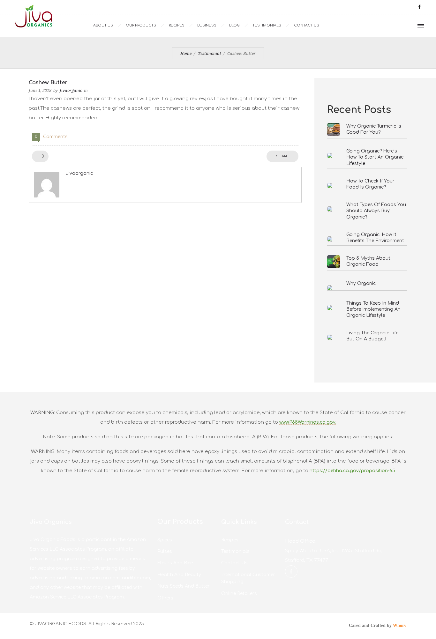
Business (206, 25)
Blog (234, 25)
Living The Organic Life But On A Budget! (372, 336)
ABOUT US (103, 25)
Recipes (176, 25)
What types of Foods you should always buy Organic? (376, 210)
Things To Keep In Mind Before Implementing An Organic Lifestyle (373, 309)
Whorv (399, 625)
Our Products (141, 25)
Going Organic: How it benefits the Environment (375, 237)
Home (186, 53)
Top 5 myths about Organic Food (368, 261)
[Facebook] (419, 7)
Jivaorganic (71, 90)
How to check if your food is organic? (370, 184)
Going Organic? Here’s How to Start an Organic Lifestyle (374, 157)
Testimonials (266, 25)
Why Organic (361, 283)
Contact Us (306, 25)
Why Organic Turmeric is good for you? (373, 129)
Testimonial (209, 53)
